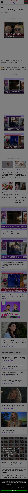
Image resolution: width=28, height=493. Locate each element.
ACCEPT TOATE (14, 490)
